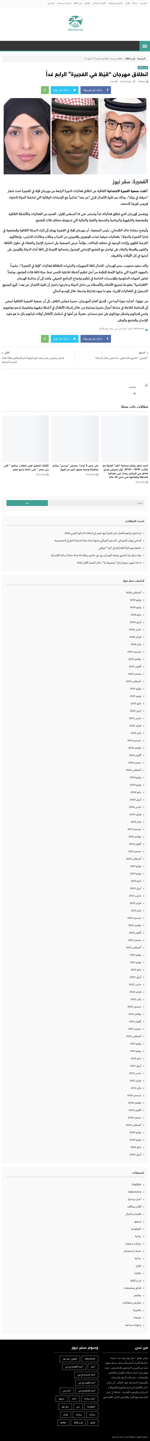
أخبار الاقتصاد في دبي (74, 1366)
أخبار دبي (123, 329)
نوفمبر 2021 (135, 1014)
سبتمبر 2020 (134, 1117)
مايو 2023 (136, 881)
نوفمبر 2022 (134, 925)
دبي (116, 329)
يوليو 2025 (135, 688)
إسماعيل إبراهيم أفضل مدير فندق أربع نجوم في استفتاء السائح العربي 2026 (102, 533)
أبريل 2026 (135, 622)
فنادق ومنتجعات (115, 3)
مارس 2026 (135, 629)
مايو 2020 (135, 1147)
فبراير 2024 (135, 814)
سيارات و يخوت (133, 1243)
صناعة (138, 1258)
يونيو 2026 (135, 607)
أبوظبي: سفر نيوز (70, 1359)
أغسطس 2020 (133, 1125)
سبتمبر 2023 (134, 851)
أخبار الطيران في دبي (87, 1382)
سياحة (135, 3)
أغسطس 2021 (133, 1036)
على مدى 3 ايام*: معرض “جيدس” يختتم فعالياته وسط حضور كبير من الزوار (75, 467)
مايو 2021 (136, 1058)
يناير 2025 (136, 733)
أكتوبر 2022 (135, 932)
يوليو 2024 (135, 777)
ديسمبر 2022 (134, 918)
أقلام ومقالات (134, 1206)
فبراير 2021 (135, 1080)
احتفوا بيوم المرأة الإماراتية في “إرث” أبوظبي (120, 548)
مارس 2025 (135, 718)
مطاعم (87, 3)
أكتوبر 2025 (135, 666)
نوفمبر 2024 (134, 748)
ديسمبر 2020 (134, 1095)
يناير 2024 (136, 822)
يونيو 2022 (135, 962)
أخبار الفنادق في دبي (87, 1390)
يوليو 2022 (135, 955)
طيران (127, 3)
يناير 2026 (136, 644)
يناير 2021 (136, 1088)
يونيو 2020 (135, 1140)
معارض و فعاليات (131, 1303)
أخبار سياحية (134, 1199)
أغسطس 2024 (133, 770)
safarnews (138, 329)
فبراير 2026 (135, 637)
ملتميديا (51, 3)
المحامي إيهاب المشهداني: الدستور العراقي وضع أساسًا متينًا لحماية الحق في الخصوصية (97, 540)
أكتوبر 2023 (135, 844)
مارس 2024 (135, 807)
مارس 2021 (135, 1073)
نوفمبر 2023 (135, 836)
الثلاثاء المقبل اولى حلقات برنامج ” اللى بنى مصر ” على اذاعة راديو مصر (26, 467)
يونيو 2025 (135, 696)
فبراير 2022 (135, 992)
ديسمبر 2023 (134, 829)
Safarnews (134, 1192)
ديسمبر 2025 (134, 651)
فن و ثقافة (78, 3)
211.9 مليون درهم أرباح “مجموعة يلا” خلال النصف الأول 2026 (109, 563)
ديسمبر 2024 (134, 740)
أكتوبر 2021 (135, 1021)
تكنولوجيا (136, 1229)
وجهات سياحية (133, 1325)
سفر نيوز (109, 329)
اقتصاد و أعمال (99, 3)
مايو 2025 (136, 703)
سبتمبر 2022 (134, 940)
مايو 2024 (136, 792)
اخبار (74, 1398)
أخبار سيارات (89, 1398)
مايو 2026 (136, 614)
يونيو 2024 (135, 785)
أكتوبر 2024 (135, 755)
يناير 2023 (136, 910)
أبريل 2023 (135, 888)
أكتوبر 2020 (135, 1110)
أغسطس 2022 (133, 947)
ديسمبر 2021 (134, 1006)
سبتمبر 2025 (134, 674)
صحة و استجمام (64, 3)
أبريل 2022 (135, 977)
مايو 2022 (136, 969)
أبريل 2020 (135, 1154)
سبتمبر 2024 (134, 762)
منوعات (137, 1317)
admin (141, 81)
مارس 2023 (135, 895)
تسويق (137, 1221)
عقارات (137, 1273)
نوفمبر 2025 (134, 659)
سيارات (79, 1414)
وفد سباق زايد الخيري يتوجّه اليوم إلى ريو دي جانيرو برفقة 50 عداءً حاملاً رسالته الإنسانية (96, 555)
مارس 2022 (135, 984)
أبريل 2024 (135, 799)
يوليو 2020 (135, 1132)
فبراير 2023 (135, 903)
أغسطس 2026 (133, 592)
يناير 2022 (136, 999)
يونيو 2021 (135, 1051)
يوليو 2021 (135, 1043)
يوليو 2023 (135, 866)
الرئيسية (143, 3)
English (136, 1184)
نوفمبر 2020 (134, 1103)
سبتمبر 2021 (134, 1029)
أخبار (130, 329)
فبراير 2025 (135, 725)
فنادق (101, 329)
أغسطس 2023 (133, 859)
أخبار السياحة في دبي (86, 1374)
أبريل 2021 (135, 1066)
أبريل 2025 (135, 711)
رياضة (138, 1236)
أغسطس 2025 (133, 681)
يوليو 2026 (135, 600)
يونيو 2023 (135, 873)
